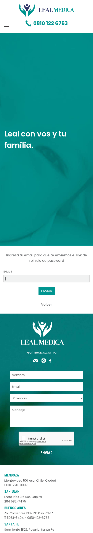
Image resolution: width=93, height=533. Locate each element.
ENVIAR (46, 291)
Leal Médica (46, 10)
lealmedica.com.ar (42, 352)
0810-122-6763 (38, 518)
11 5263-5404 (14, 518)
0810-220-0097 (16, 485)
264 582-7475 (15, 501)
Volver (46, 304)
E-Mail (7, 271)
